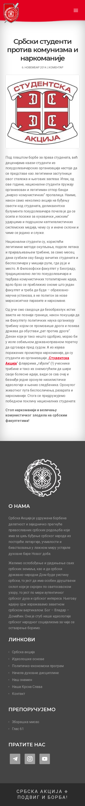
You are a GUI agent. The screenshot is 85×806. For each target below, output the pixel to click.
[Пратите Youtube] (44, 759)
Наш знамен (22, 680)
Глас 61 (18, 729)
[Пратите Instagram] (30, 759)
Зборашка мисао (25, 722)
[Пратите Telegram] (15, 759)
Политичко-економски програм (38, 666)
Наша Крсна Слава (27, 687)
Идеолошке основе (28, 659)
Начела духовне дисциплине (35, 673)
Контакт (18, 694)
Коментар (56, 67)
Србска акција (23, 652)
